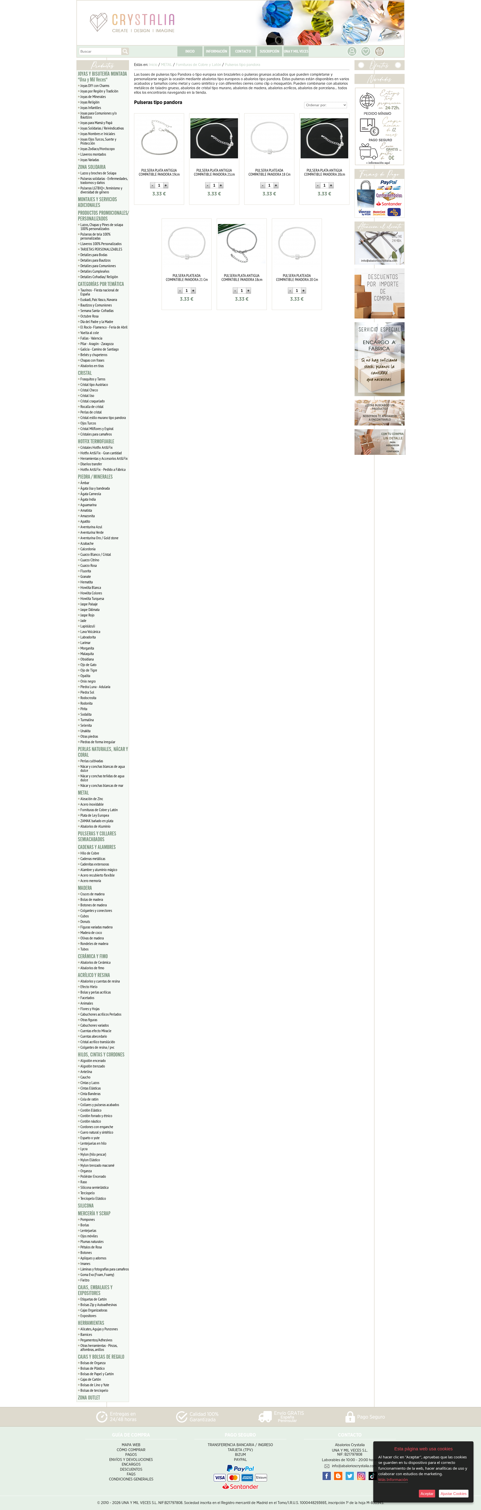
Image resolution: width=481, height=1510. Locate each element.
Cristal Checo (89, 389)
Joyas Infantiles (90, 107)
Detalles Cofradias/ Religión (99, 276)
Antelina (86, 1071)
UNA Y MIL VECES (296, 51)
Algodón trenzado (92, 1065)
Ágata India (88, 499)
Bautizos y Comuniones (96, 304)
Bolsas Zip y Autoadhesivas (98, 1304)
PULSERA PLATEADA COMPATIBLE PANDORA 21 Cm (187, 277)
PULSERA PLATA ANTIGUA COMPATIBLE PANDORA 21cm (214, 172)
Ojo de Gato (88, 664)
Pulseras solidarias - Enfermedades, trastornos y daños (104, 180)
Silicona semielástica (94, 1187)
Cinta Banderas (90, 1093)
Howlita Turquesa (92, 598)
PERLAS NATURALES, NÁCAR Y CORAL (103, 752)
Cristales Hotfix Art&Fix (96, 447)
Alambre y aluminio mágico (98, 869)
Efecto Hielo (88, 986)
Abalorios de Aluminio (95, 826)
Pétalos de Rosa (91, 1246)
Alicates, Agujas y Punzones (99, 1328)
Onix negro (88, 681)
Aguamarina (88, 504)
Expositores (88, 1315)
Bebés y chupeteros (93, 354)
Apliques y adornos (93, 1257)
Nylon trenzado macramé (97, 1165)
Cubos (84, 915)
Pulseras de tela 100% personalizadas (95, 236)
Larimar (85, 642)
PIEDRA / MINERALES (95, 477)
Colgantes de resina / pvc (97, 1047)
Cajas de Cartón (90, 1379)
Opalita (85, 675)
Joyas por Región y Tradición (99, 90)
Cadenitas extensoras (94, 864)
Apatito (85, 521)
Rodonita (86, 703)
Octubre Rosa (89, 315)
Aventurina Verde (92, 532)
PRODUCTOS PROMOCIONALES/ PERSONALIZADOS (103, 216)
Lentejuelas (88, 1230)
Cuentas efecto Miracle (95, 1030)
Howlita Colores (91, 592)
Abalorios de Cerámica (95, 962)
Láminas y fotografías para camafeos (104, 1268)
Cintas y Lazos (89, 1082)
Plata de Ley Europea (94, 815)
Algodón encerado (93, 1060)
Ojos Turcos (88, 422)
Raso (83, 1181)
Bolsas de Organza (92, 1362)
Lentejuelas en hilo (93, 1143)
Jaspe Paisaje (89, 603)
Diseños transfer (91, 463)
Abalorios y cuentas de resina (100, 981)
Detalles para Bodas (93, 254)
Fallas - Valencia (91, 338)
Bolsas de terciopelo (94, 1390)
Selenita (86, 725)
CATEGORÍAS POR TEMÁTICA (101, 284)
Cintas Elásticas (90, 1088)
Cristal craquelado (92, 400)
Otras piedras (89, 736)
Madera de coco (91, 932)
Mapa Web (131, 1445)
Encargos (131, 1464)
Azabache (87, 543)
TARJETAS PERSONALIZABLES (101, 249)
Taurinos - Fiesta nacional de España (99, 291)
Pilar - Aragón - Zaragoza (96, 343)
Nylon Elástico (90, 1159)
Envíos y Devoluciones (131, 1460)
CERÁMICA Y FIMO (93, 956)
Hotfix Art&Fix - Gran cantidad (101, 452)
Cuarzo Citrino (89, 559)
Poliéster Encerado (93, 1176)
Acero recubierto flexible (97, 875)
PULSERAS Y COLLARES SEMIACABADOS (97, 836)
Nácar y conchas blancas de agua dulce (102, 768)
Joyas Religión (89, 101)
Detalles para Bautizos (95, 260)
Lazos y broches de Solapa (98, 172)
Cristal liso (87, 395)
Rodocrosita (88, 697)
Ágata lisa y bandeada (95, 488)
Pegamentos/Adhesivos (96, 1339)
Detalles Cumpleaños (94, 271)
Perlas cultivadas (91, 760)
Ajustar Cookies (454, 1493)
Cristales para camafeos (96, 434)
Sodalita (85, 714)
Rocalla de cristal (91, 406)
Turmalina (87, 719)
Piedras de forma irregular (97, 741)
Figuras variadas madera (96, 926)
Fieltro (84, 1279)
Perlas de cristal (91, 411)
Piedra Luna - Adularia (95, 686)
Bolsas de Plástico (92, 1368)
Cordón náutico (90, 1121)
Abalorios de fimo (92, 967)
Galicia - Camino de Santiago (99, 349)
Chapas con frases (92, 360)
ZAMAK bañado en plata (96, 820)
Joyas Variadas (89, 159)
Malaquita (87, 653)
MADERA (85, 888)
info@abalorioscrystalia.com (354, 1466)
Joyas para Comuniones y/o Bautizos (98, 115)
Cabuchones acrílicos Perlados (100, 1014)
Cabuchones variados (94, 1025)
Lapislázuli (87, 625)
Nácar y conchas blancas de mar (101, 785)
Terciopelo (87, 1192)
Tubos (84, 948)
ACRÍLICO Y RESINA (94, 975)
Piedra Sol (87, 692)
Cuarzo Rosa (88, 565)
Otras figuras (88, 1019)
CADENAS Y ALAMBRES (97, 847)
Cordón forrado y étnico (96, 1115)
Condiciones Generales (131, 1479)
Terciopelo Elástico (93, 1198)
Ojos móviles (89, 1235)
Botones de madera (93, 904)
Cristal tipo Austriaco (94, 384)
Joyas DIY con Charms (94, 85)
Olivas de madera (92, 937)
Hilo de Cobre (89, 852)
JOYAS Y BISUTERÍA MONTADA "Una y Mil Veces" (102, 76)
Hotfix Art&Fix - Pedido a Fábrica (103, 469)
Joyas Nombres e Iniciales (97, 133)
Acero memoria (90, 880)
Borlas (84, 1224)
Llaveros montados (93, 154)
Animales (86, 1003)
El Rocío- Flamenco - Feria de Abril (104, 327)
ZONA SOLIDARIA (92, 167)
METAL (83, 793)
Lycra (83, 1148)
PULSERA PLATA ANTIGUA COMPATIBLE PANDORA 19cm (159, 172)
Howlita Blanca (90, 587)
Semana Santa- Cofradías (96, 310)
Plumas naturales (91, 1241)
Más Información (393, 1479)
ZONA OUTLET (89, 1397)
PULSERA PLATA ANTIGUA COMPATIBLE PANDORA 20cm (324, 172)
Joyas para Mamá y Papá (96, 122)
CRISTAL (85, 373)
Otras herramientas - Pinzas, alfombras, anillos (98, 1347)
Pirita (83, 708)
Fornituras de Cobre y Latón (99, 809)
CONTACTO (243, 51)
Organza (86, 1170)
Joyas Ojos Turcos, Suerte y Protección (98, 141)
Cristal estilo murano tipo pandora (103, 417)
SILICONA (86, 1206)
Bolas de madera (91, 899)
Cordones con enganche (96, 1126)
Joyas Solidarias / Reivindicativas (102, 128)
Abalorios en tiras (92, 365)
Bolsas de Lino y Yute (94, 1384)
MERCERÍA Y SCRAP (94, 1213)
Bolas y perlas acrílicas (95, 992)
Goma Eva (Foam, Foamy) (97, 1274)
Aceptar (427, 1493)
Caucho (85, 1077)
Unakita (85, 730)
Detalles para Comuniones (98, 265)
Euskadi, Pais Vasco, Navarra (98, 299)
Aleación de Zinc (91, 798)
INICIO (190, 51)
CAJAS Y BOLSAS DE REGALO (101, 1357)
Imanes (85, 1263)
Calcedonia (87, 548)
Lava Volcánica (90, 631)
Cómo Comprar (131, 1450)
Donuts (85, 921)
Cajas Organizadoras (93, 1310)
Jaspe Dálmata (89, 609)
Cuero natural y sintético (96, 1132)
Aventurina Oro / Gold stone (99, 537)
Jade (83, 620)
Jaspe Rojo (87, 614)
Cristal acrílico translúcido (97, 1041)
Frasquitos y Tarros (92, 378)
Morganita (87, 648)
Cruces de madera (92, 893)
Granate (85, 576)
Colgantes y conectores (96, 910)
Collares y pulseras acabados (99, 1104)
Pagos (131, 1455)
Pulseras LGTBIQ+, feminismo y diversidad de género (101, 189)
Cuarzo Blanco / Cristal (95, 554)
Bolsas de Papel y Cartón (97, 1373)
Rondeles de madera (94, 943)
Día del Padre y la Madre (96, 321)
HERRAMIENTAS (91, 1323)
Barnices (86, 1334)
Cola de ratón (89, 1099)
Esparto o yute (90, 1137)
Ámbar (84, 482)
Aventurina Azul (91, 526)
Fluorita (85, 570)
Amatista (86, 510)
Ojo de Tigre (88, 670)
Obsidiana (87, 659)
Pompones (87, 1219)
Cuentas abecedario (93, 1036)
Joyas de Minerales (93, 96)
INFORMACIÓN (216, 51)
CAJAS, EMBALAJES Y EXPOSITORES (95, 1290)
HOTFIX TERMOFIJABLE (96, 441)
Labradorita (88, 636)
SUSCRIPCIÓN (269, 51)
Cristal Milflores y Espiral (96, 428)
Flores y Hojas (89, 1008)
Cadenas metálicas (92, 858)
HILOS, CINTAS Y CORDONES (101, 1054)
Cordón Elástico (90, 1110)
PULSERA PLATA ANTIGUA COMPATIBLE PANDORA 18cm (241, 277)
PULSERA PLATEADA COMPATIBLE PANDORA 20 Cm (297, 277)
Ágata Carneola (90, 493)
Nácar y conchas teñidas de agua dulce (102, 777)
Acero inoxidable (92, 804)
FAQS (131, 1474)
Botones (86, 1252)
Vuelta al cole (89, 332)
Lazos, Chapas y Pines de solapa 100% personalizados (101, 226)
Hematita (86, 581)
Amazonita (87, 515)
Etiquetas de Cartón (93, 1299)
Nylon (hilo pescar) (93, 1154)
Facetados (87, 997)
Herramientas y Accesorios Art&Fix (104, 458)
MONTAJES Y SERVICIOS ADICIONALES (97, 202)
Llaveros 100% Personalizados (101, 243)
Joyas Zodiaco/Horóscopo (97, 148)
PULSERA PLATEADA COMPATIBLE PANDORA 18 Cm (269, 172)
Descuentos (131, 1469)
